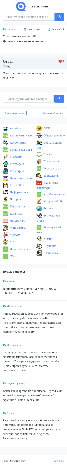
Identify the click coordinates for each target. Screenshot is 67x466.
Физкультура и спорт (49, 218)
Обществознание (54, 135)
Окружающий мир (49, 145)
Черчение (49, 246)
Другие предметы (21, 178)
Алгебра (11, 29)
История (15, 199)
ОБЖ (46, 128)
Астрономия (17, 142)
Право (47, 154)
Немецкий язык (19, 249)
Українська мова (54, 194)
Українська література (47, 185)
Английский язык (20, 135)
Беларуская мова (20, 149)
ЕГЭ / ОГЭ (16, 185)
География (16, 164)
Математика (17, 228)
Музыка (14, 235)
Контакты (58, 460)
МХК (13, 242)
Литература (17, 220)
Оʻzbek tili (16, 256)
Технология (51, 175)
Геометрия (16, 171)
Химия (47, 239)
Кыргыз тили (17, 206)
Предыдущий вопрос (14, 113)
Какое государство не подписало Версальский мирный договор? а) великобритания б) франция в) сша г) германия (33, 395)
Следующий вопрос (53, 113)
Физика (48, 208)
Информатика (18, 192)
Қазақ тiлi (16, 213)
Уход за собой (52, 201)
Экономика (50, 253)
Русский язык (52, 168)
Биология (15, 157)
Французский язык (48, 229)
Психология (51, 161)
